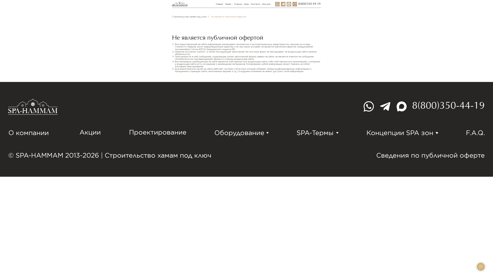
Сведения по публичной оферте (430, 155)
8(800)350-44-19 (309, 4)
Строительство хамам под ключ (189, 17)
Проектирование (158, 132)
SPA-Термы (315, 133)
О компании (28, 133)
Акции (90, 132)
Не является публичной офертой (228, 17)
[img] (283, 4)
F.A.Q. (475, 133)
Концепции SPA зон (399, 133)
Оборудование (239, 133)
